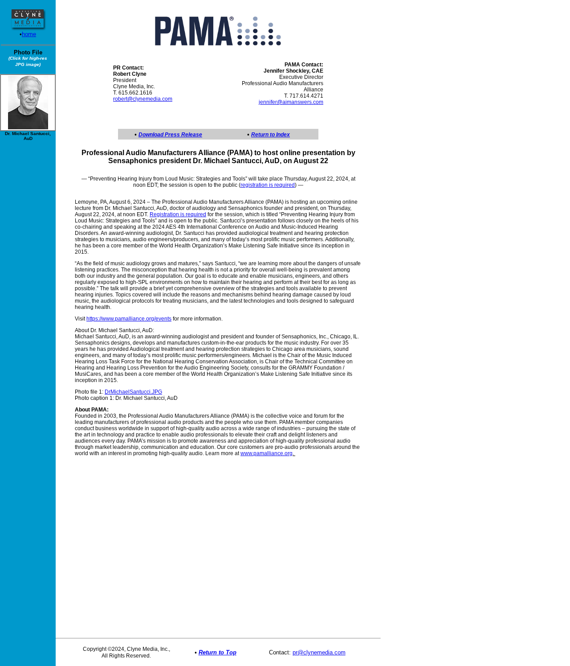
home (29, 34)
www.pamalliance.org (266, 453)
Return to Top (217, 652)
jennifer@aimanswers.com (291, 102)
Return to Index (270, 135)
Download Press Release (170, 135)
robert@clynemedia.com (142, 99)
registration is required (267, 185)
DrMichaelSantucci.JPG (133, 392)
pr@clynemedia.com (319, 652)
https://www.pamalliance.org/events (128, 319)
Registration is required (178, 214)
